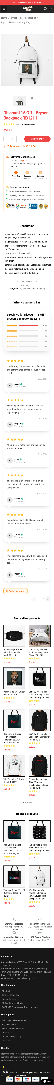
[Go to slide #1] (19, 101)
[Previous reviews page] (34, 598)
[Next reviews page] (48, 598)
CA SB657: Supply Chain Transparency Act (21, 1007)
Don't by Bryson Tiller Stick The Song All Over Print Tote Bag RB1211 (39, 695)
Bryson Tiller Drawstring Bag (15, 22)
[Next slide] (48, 60)
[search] (45, 8)
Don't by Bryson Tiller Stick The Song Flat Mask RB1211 (12, 652)
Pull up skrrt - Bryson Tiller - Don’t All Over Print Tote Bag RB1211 (39, 848)
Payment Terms (9, 1024)
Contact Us (7, 1032)
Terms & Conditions (10, 995)
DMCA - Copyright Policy (13, 1003)
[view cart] (50, 8)
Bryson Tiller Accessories (23, 17)
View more (27, 802)
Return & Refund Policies (13, 1028)
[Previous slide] (6, 60)
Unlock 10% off (5, 1072)
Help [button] (49, 1081)
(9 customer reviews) (25, 124)
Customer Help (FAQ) (11, 1036)
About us (6, 991)
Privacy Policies (9, 999)
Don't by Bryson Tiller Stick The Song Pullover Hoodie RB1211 (39, 737)
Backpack (23, 285)
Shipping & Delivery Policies (14, 1020)
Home (4, 17)
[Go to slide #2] (34, 101)
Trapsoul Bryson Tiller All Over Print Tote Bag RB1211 (14, 893)
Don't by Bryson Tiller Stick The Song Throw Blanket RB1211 (38, 652)
